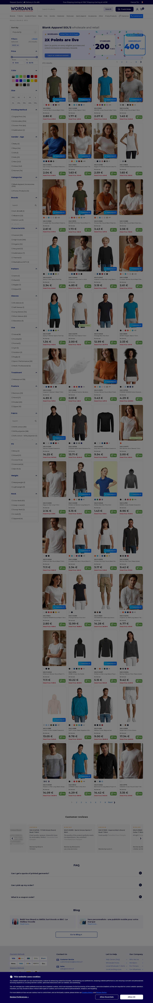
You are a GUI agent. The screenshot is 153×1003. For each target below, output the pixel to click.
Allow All (131, 997)
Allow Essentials (107, 997)
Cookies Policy (87, 992)
